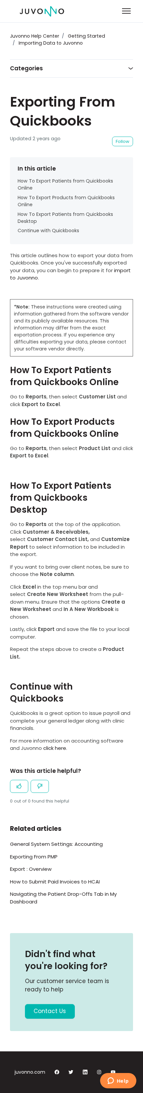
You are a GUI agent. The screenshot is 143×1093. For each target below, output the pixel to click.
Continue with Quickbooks (48, 230)
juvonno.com (30, 1072)
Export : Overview (31, 868)
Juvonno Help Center (34, 36)
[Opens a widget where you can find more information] (118, 1081)
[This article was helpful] (19, 786)
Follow (122, 141)
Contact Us (50, 1011)
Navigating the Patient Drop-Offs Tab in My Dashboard (63, 897)
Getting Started (86, 36)
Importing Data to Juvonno (51, 43)
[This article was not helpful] (40, 786)
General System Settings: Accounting (56, 843)
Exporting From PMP (34, 856)
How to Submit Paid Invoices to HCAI (55, 881)
